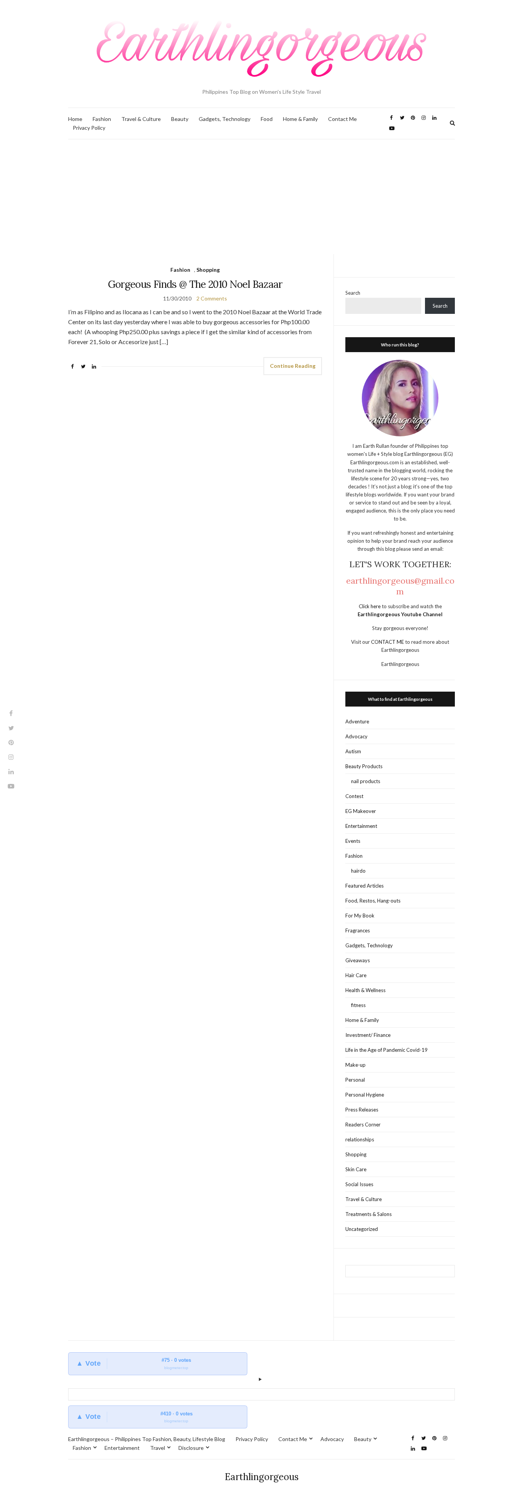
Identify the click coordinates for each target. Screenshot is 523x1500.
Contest (354, 796)
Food (267, 119)
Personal (355, 1080)
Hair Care (355, 975)
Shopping (208, 269)
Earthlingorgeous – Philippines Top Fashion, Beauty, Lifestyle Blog (146, 1439)
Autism (353, 751)
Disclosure (191, 1448)
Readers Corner (363, 1124)
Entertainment (361, 826)
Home (75, 119)
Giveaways (357, 960)
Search (352, 293)
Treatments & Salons (368, 1214)
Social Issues (359, 1184)
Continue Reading (292, 365)
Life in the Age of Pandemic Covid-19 (386, 1050)
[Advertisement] (261, 196)
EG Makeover (360, 811)
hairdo (358, 871)
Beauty (179, 119)
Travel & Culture (141, 119)
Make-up (355, 1065)
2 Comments (211, 298)
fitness (358, 1005)
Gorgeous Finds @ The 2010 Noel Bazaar (195, 284)
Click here (370, 606)
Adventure (357, 721)
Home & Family (300, 119)
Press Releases (361, 1110)
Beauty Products (363, 766)
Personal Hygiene (364, 1095)
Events (352, 841)
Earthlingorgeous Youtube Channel (400, 614)
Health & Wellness (365, 990)
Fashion (102, 119)
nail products (365, 781)
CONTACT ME (388, 642)
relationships (359, 1139)
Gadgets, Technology (224, 119)
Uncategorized (361, 1229)
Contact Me (342, 119)
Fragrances (357, 930)
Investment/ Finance (368, 1035)
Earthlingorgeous (262, 1477)
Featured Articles (364, 886)
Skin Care (355, 1169)
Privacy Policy (89, 127)
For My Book (359, 915)
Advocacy (356, 736)
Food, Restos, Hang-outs (372, 901)
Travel (157, 1448)
